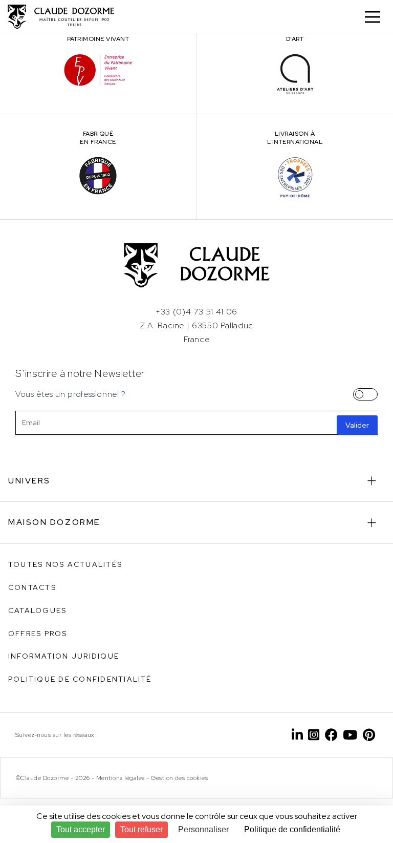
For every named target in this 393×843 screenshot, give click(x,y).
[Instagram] (313, 735)
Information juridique (63, 656)
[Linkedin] (297, 735)
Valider (357, 425)
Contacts (32, 587)
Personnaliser (203, 829)
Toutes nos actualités (65, 564)
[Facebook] (331, 735)
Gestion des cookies (179, 778)
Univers (29, 480)
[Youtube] (350, 735)
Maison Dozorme (54, 522)
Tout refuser (141, 829)
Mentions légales (120, 778)
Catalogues (37, 610)
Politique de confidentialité (80, 679)
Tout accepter (80, 829)
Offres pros (38, 633)
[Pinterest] (369, 735)
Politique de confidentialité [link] (292, 829)
